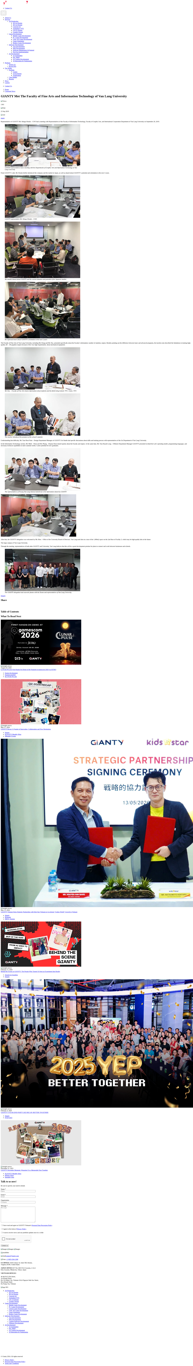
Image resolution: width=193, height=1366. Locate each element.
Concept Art (17, 27)
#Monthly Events (10, 736)
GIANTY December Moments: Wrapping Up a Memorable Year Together (24, 1170)
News (7, 81)
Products (7, 63)
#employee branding (11, 975)
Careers (7, 83)
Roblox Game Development (22, 43)
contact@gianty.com (12, 1256)
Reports (11, 79)
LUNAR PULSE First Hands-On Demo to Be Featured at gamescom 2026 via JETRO (28, 669)
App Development (19, 46)
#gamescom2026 (10, 675)
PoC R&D (16, 57)
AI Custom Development (21, 59)
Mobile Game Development (22, 36)
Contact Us (8, 8)
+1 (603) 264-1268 (12, 1259)
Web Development (19, 48)
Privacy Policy (21, 1229)
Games (15, 72)
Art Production (13, 21)
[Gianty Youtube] (3, 1353)
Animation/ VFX (18, 28)
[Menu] (3, 13)
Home (7, 89)
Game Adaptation (18, 41)
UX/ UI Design (14, 1300)
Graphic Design (18, 32)
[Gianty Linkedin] (3, 1343)
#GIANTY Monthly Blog (13, 734)
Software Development (16, 45)
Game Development (15, 34)
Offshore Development (16, 1323)
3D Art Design (17, 25)
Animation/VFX (14, 1298)
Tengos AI (12, 64)
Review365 (12, 66)
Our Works (8, 68)
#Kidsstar (8, 917)
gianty (3, 118)
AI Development (14, 54)
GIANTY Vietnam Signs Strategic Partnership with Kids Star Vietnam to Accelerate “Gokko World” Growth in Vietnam (39, 912)
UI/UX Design (17, 30)
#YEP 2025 (8, 1118)
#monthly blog (9, 1177)
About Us (8, 18)
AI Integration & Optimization (22, 61)
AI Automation (17, 55)
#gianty (3, 596)
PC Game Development (20, 37)
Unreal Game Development (17, 1309)
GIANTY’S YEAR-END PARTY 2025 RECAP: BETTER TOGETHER (24, 1112)
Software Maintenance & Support (23, 50)
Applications (17, 75)
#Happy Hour (9, 1175)
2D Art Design (17, 23)
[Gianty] (14, 5)
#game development (11, 673)
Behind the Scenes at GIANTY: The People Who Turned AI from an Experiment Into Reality (30, 971)
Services (7, 19)
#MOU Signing (10, 919)
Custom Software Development (19, 1321)
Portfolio (11, 70)
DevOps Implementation (20, 52)
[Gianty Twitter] (3, 1348)
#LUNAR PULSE (11, 676)
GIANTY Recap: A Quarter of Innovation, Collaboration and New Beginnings (26, 729)
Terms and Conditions (12, 1363)
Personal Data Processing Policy (42, 1225)
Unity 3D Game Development (22, 39)
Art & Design (17, 73)
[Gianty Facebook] (3, 1338)
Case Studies (13, 77)
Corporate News (10, 91)
